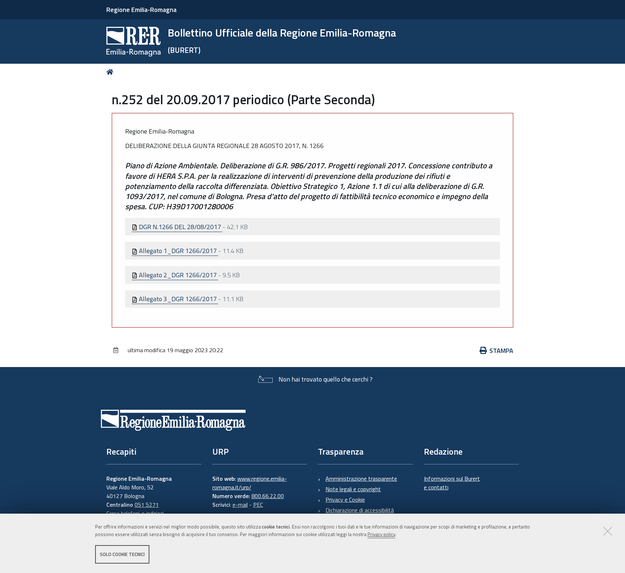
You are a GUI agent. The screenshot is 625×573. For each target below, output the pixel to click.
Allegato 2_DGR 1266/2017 (177, 275)
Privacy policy (381, 534)
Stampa (501, 350)
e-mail (240, 504)
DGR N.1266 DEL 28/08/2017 (179, 227)
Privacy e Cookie (345, 499)
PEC (258, 504)
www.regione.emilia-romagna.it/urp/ (249, 483)
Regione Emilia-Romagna (141, 9)
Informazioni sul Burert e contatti (452, 483)
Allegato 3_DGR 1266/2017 (177, 299)
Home (111, 72)
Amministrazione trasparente (361, 478)
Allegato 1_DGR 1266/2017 (177, 251)
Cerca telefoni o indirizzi (135, 513)
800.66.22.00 (267, 496)
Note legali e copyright (353, 489)
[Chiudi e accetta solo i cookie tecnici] (607, 531)
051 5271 (147, 504)
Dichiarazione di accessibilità (360, 510)
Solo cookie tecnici (122, 554)
